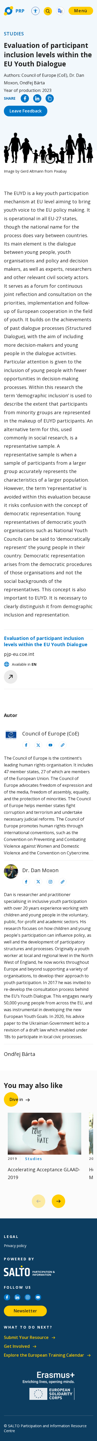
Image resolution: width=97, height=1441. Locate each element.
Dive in (16, 1099)
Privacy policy (15, 1245)
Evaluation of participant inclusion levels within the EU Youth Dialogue (45, 641)
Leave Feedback (26, 111)
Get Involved (17, 1346)
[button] (58, 1201)
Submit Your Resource (26, 1337)
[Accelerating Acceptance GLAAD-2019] (44, 1133)
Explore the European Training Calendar (44, 1355)
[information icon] (26, 745)
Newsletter (25, 1311)
